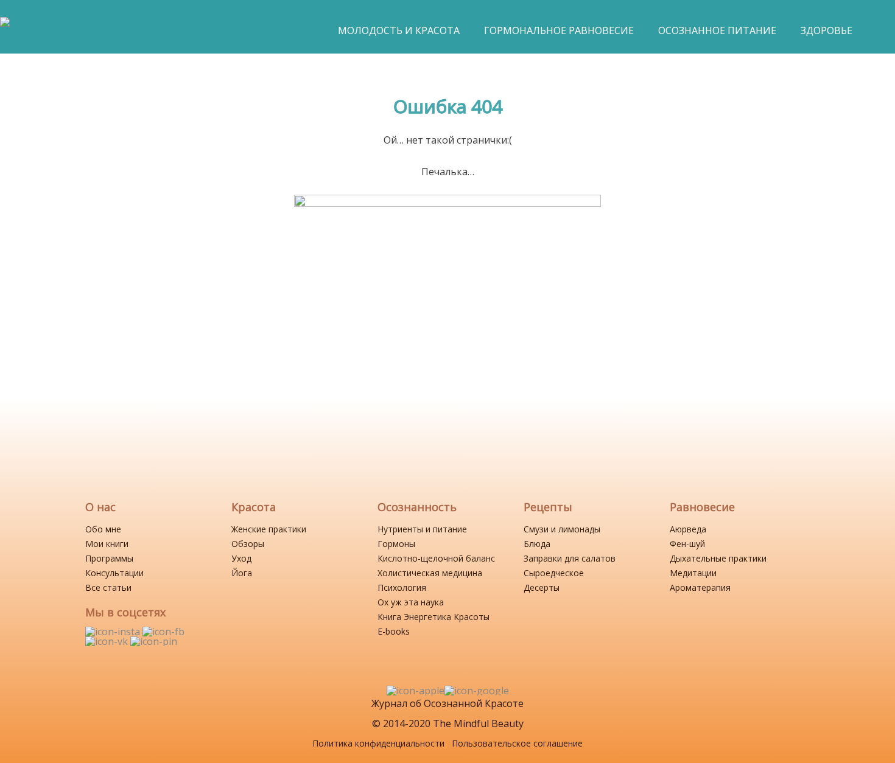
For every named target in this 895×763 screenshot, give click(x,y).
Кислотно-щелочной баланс (436, 558)
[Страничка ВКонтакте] (107, 641)
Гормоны (396, 543)
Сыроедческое (554, 573)
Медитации (693, 573)
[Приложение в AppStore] (415, 690)
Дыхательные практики (718, 558)
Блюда (537, 543)
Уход (241, 558)
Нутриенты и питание (422, 529)
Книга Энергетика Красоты (433, 616)
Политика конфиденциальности (378, 743)
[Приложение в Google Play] (476, 690)
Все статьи (108, 587)
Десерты (542, 587)
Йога (241, 573)
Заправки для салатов (570, 558)
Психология (401, 587)
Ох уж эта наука (410, 602)
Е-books (393, 631)
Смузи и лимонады (562, 529)
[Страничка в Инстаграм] (113, 631)
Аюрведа (688, 529)
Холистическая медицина (429, 573)
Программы (109, 558)
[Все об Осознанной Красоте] (5, 28)
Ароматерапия (700, 587)
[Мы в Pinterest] (153, 641)
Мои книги (106, 543)
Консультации (114, 573)
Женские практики (268, 529)
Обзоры (247, 543)
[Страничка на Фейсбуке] (163, 631)
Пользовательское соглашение (517, 743)
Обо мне (103, 529)
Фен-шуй (687, 543)
